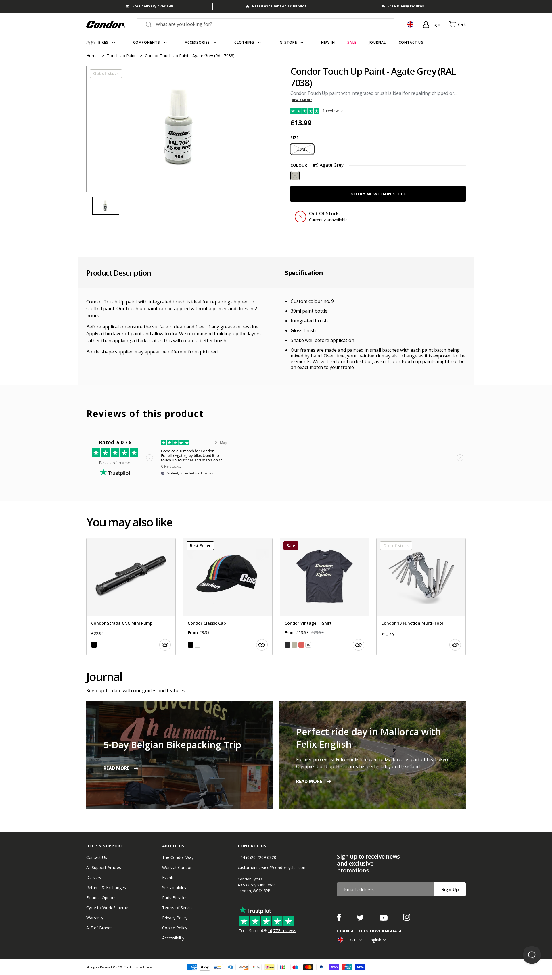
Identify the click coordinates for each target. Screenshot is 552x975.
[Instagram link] (406, 919)
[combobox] (271, 24)
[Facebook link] (339, 919)
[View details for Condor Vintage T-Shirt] (324, 596)
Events (168, 877)
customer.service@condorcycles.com (272, 867)
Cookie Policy (174, 927)
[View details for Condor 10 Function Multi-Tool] (421, 596)
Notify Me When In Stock (378, 194)
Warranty (94, 917)
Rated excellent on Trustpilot (279, 6)
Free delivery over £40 (152, 6)
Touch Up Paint (122, 55)
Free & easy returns (406, 6)
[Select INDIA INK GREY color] (287, 645)
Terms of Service (178, 907)
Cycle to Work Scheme (107, 907)
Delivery (93, 877)
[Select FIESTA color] (301, 645)
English (374, 940)
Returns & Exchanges (106, 887)
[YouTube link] (384, 919)
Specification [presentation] (304, 273)
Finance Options (101, 897)
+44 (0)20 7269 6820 (257, 857)
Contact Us (96, 857)
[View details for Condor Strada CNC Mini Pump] (131, 596)
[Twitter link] (360, 919)
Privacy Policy (174, 917)
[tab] (181, 129)
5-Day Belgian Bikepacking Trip (172, 745)
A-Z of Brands (99, 927)
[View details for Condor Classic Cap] (227, 596)
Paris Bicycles (174, 897)
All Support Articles (103, 867)
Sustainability (174, 887)
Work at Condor (177, 867)
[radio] (302, 149)
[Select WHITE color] (197, 645)
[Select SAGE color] (294, 645)
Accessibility (173, 938)
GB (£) (352, 940)
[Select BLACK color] (94, 645)
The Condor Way (177, 857)
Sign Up (450, 889)
